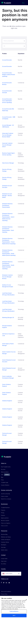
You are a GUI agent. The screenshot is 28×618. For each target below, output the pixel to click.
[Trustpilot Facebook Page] (1, 582)
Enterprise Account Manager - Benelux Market (7, 195)
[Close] (26, 599)
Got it (14, 615)
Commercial (21, 82)
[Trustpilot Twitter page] (3, 582)
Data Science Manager (8, 163)
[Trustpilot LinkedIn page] (6, 582)
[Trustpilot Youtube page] (9, 582)
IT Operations (21, 285)
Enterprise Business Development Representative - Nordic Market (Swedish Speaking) (8, 265)
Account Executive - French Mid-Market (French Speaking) (7, 100)
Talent (19, 376)
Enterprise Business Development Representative (7, 205)
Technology (21, 163)
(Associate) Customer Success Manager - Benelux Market (7, 135)
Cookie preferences (14, 611)
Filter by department (9, 40)
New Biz (20, 60)
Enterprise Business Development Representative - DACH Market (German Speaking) (8, 217)
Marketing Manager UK (8, 317)
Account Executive (7, 60)
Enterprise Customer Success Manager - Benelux (7, 276)
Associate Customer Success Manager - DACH (7, 145)
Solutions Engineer (7, 400)
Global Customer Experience (21, 154)
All (4, 46)
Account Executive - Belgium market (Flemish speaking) (8, 74)
